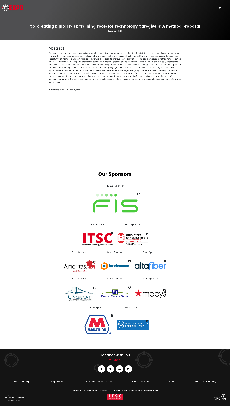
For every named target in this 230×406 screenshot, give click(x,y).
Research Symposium (99, 381)
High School (58, 381)
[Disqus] (115, 129)
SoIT (171, 381)
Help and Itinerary (205, 381)
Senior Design (22, 381)
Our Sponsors (140, 381)
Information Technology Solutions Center (138, 390)
